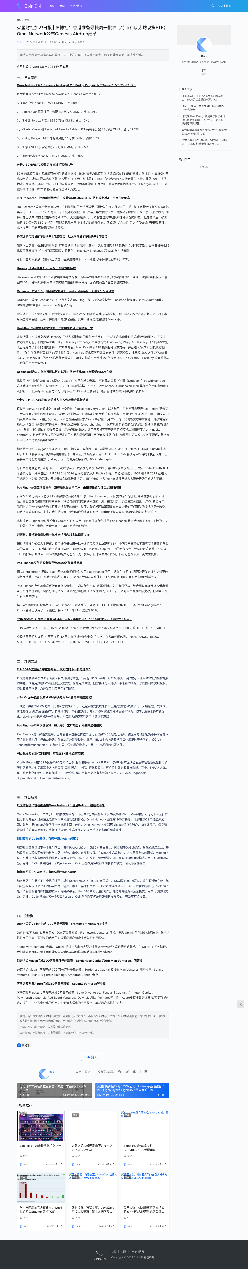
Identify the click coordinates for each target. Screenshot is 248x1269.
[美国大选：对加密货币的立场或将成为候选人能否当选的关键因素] (145, 1188)
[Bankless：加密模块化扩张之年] (41, 1126)
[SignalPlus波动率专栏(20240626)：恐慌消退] (145, 1126)
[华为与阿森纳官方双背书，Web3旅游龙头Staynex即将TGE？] (41, 1188)
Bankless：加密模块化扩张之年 (40, 1145)
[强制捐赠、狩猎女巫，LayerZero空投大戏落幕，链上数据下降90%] (93, 1188)
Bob (19, 42)
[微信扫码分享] (120, 1071)
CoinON (45, 1016)
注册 (228, 5)
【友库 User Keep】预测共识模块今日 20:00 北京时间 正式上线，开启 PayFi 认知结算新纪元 (203, 120)
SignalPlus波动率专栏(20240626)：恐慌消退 (139, 1147)
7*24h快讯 (76, 5)
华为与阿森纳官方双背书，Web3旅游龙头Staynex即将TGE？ (41, 1209)
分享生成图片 (108, 1071)
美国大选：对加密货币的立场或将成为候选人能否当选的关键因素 (144, 1210)
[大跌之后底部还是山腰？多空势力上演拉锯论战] (93, 1126)
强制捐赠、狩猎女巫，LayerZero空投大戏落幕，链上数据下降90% (93, 1210)
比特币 (26, 1045)
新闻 (62, 5)
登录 (220, 5)
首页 (51, 5)
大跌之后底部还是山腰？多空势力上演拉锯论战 (92, 1147)
